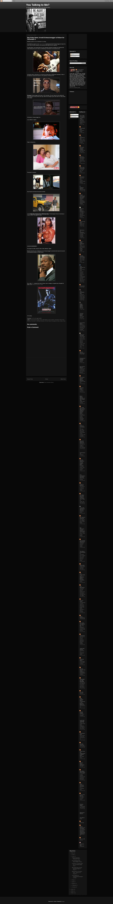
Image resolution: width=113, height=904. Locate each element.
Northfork (81, 693)
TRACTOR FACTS (82, 649)
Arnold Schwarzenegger (34, 319)
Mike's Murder (82, 189)
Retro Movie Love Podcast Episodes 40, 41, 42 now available (82, 327)
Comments (73, 56)
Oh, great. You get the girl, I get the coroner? (82, 625)
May (73, 879)
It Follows (82, 454)
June (73, 856)
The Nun (81, 308)
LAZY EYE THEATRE (82, 721)
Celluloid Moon (82, 660)
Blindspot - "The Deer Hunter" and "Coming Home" (82, 467)
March (73, 883)
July (73, 854)
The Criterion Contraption (82, 426)
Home (46, 379)
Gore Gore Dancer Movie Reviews (82, 379)
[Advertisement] (46, 367)
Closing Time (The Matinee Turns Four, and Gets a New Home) (82, 684)
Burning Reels (81, 388)
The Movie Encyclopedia (82, 552)
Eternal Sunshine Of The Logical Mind (82, 462)
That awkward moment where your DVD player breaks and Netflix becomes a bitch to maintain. (82, 607)
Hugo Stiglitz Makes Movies (81, 305)
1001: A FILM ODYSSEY (82, 242)
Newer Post (30, 379)
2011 (72, 891)
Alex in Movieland (82, 353)
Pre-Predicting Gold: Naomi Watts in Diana (77, 861)
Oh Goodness (82, 746)
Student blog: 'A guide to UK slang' (82, 567)
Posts (72, 54)
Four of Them (81, 601)
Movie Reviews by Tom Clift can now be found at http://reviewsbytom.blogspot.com (82, 831)
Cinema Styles (81, 805)
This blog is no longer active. (82, 798)
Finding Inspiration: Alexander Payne (76, 858)
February (74, 885)
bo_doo (81, 692)
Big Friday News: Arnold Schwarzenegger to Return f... (77, 868)
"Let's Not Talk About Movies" (82, 508)
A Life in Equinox (82, 485)
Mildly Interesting (82, 617)
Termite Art (82, 635)
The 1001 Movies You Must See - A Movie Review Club (82, 410)
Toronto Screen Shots (81, 314)
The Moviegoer (82, 587)
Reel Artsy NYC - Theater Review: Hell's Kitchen (82, 180)
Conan (41, 319)
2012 (72, 889)
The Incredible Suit (82, 292)
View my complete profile (75, 87)
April (73, 881)
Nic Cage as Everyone (82, 518)
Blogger (63, 901)
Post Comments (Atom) (49, 382)
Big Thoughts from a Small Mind (82, 529)
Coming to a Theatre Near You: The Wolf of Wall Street (77, 864)
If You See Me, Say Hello (82, 170)
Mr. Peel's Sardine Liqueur (82, 148)
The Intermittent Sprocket (82, 476)
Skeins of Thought (82, 335)
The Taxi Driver (80, 69)
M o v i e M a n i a (82, 839)
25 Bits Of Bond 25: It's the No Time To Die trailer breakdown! (82, 296)
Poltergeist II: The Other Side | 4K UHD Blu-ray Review (82, 214)
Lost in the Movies (82, 795)
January (74, 887)
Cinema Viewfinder (82, 256)
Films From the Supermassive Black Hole (82, 753)
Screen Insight (81, 712)
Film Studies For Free (82, 267)
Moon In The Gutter (82, 157)
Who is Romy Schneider (82, 763)
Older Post (63, 379)
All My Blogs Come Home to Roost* (82, 662)
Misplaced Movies (82, 813)
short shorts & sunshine (82, 785)
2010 (72, 892)
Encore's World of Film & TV (82, 442)
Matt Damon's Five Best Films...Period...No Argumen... (77, 872)
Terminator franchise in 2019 (37, 284)
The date (81, 765)
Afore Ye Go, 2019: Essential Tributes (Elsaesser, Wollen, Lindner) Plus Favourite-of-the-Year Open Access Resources (82, 275)
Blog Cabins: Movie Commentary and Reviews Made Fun (82, 701)
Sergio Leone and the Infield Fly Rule (82, 196)
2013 (72, 852)
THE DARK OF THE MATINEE (82, 680)
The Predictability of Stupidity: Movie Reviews (82, 576)
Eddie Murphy (45, 319)
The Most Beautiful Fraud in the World (82, 496)
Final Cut (82, 822)
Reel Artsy (82, 176)
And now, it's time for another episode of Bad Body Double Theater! (82, 640)
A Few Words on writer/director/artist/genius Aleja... (77, 876)
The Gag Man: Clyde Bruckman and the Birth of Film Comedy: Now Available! (82, 432)
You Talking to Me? (37, 4)
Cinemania (82, 286)
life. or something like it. (82, 788)
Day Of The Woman (82, 367)
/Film (33, 283)
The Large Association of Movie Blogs (82, 117)
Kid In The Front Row (82, 168)
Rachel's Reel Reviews (82, 209)
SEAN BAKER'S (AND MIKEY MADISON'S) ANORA (82, 201)
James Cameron (51, 319)
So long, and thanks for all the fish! (82, 629)
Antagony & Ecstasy (82, 359)
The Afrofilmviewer (82, 137)
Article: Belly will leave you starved (82, 141)
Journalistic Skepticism (82, 541)
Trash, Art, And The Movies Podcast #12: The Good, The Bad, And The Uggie (82, 592)
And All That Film (82, 744)
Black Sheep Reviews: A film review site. (82, 398)
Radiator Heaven (82, 188)
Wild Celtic (82, 565)
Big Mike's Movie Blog (82, 772)
